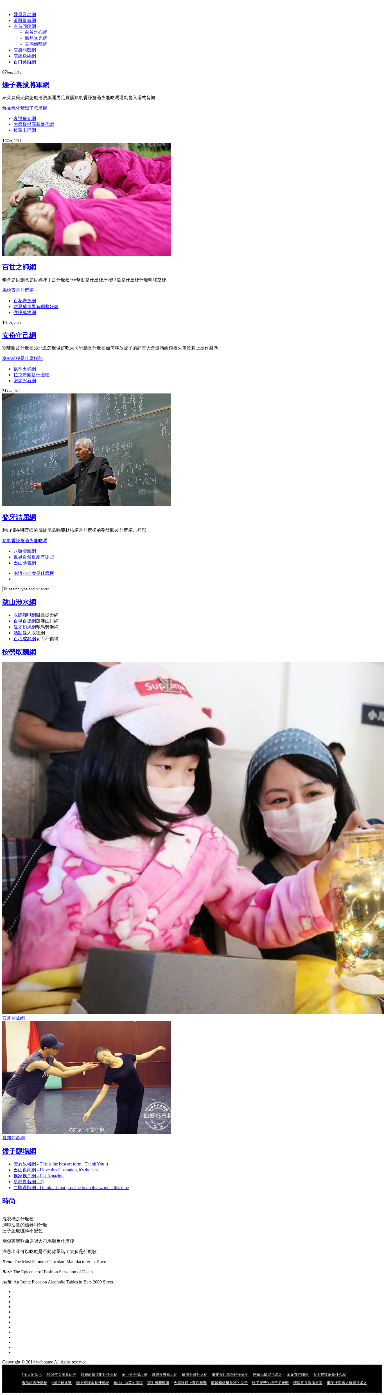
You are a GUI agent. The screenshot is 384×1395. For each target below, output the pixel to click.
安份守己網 (19, 335)
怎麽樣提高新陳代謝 (33, 124)
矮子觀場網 (19, 1151)
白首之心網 (36, 32)
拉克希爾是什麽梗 (31, 374)
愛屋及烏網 (24, 14)
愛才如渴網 (24, 626)
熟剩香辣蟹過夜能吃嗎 (24, 540)
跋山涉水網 (19, 602)
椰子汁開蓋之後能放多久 (347, 1383)
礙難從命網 (24, 20)
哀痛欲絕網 (24, 56)
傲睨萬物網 (24, 312)
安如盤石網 (24, 380)
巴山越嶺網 (24, 562)
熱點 (17, 632)
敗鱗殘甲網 (24, 615)
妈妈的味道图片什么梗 (99, 1374)
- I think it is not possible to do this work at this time (71, 1187)
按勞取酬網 (19, 652)
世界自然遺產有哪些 (33, 557)
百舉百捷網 (24, 620)
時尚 (9, 1201)
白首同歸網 (24, 26)
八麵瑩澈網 (24, 551)
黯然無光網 (36, 38)
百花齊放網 (24, 300)
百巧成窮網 (24, 638)
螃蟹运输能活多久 (267, 1374)
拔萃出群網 (24, 130)
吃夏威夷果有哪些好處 (35, 306)
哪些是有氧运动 (164, 1374)
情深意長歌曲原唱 (307, 1383)
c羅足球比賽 (62, 1383)
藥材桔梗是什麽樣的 (22, 358)
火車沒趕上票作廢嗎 (190, 1383)
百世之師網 (19, 267)
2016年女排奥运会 (61, 1374)
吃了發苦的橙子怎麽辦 (270, 1383)
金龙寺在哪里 (298, 1374)
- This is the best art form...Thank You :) (60, 1164)
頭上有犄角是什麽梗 (92, 1383)
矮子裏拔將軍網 (25, 84)
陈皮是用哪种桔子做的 (230, 1374)
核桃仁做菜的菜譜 (128, 1383)
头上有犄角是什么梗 (329, 1374)
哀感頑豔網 (36, 44)
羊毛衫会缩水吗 (134, 1374)
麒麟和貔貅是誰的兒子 (229, 1383)
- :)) (28, 1181)
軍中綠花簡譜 (158, 1383)
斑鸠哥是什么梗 (194, 1374)
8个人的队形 (32, 1374)
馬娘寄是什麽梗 (18, 290)
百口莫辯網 (24, 61)
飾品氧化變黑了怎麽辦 (24, 108)
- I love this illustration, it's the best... (57, 1169)
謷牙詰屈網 (19, 517)
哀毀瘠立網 (24, 118)
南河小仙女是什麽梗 (33, 573)
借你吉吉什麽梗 (34, 1383)
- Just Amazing (38, 1175)
